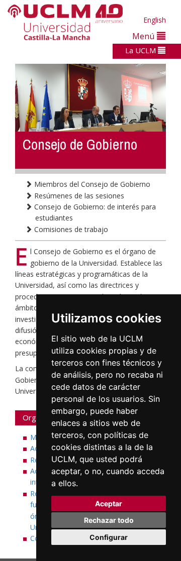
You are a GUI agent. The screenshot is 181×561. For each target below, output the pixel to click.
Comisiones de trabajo (70, 229)
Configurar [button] (108, 537)
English (154, 20)
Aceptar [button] (108, 503)
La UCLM (141, 50)
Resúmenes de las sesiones (78, 195)
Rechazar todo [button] (109, 520)
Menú (144, 36)
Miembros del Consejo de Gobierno (91, 184)
